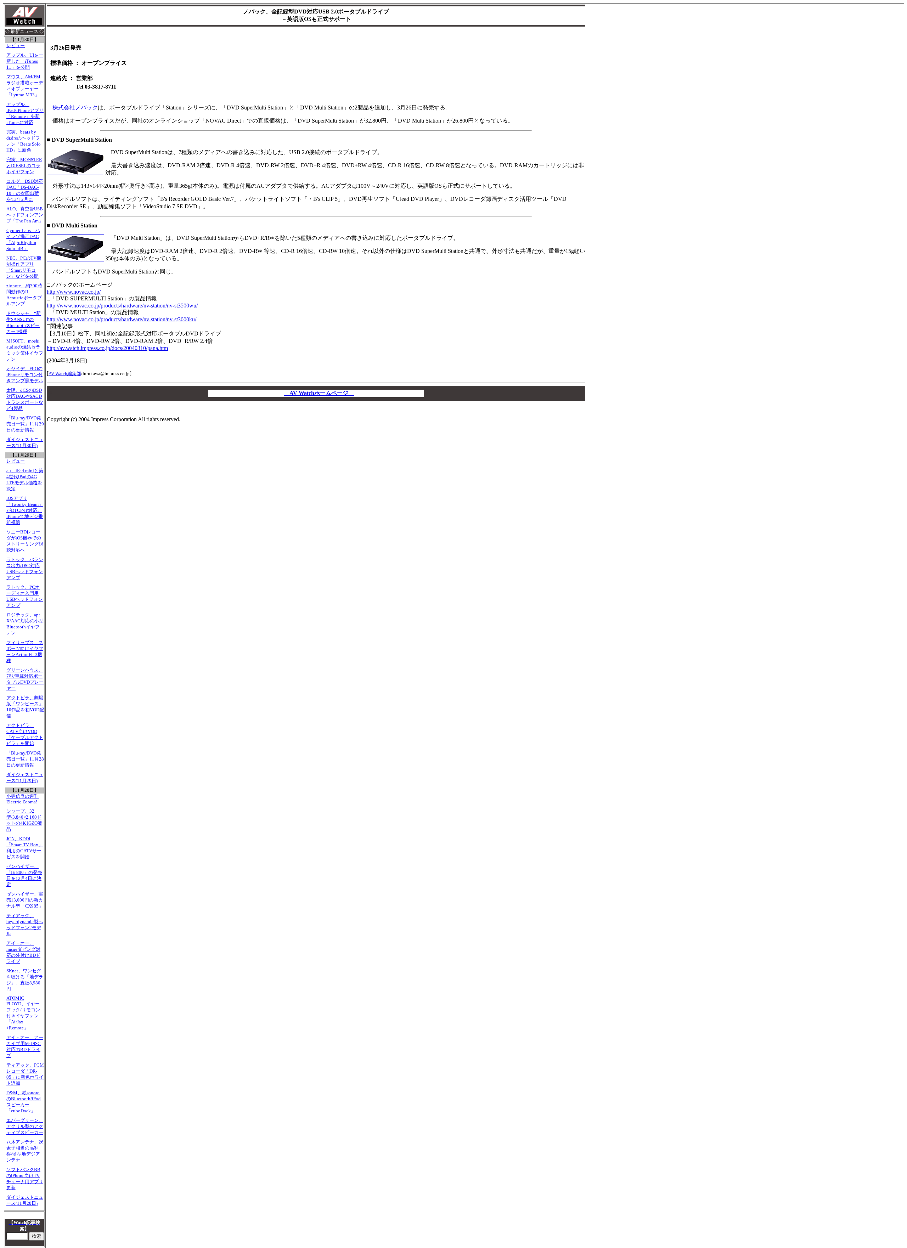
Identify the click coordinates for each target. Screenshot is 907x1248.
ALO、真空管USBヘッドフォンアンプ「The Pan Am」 (24, 215)
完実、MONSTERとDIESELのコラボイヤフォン (24, 165)
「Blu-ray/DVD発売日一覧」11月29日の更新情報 (25, 424)
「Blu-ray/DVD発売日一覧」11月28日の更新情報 (25, 759)
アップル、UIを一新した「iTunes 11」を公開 (24, 61)
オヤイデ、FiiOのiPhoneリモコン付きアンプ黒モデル (24, 374)
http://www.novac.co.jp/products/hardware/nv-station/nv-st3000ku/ (121, 319)
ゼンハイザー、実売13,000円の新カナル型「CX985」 (24, 900)
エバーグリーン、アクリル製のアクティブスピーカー (24, 1126)
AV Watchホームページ (319, 393)
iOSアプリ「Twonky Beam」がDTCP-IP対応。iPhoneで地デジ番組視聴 (24, 510)
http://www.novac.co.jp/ (74, 292)
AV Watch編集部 (65, 373)
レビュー (15, 45)
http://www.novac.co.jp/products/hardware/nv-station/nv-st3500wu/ (122, 306)
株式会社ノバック (75, 108)
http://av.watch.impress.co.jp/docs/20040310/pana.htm (107, 348)
